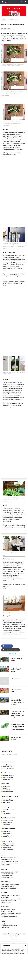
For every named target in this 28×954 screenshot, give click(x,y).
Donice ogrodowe (7, 766)
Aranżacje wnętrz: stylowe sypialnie (10, 895)
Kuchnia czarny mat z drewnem (9, 861)
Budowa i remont (12, 934)
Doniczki (4, 788)
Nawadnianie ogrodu (8, 845)
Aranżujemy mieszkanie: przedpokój (11, 913)
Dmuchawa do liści (7, 777)
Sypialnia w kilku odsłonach (8, 900)
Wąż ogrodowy (6, 813)
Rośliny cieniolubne (7, 849)
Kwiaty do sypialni (6, 902)
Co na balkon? (6, 790)
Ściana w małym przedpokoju (9, 916)
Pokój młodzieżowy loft (7, 886)
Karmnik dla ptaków (7, 820)
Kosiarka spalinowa (7, 779)
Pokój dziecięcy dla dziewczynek (10, 884)
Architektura (16, 935)
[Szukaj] (21, 2)
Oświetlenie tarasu (7, 791)
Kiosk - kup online (14, 8)
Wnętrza (24, 934)
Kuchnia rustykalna (6, 865)
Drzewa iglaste (6, 847)
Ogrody (3, 19)
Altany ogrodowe (7, 822)
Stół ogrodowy (6, 836)
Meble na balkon (6, 786)
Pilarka (4, 811)
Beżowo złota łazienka (7, 877)
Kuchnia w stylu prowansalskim (9, 863)
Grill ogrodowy (6, 831)
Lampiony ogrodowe (8, 768)
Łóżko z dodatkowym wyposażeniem (11, 899)
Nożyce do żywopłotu (8, 810)
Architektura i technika (12, 19)
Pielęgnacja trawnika (8, 844)
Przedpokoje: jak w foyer (8, 915)
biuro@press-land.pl (6, 924)
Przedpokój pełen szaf (7, 911)
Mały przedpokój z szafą (8, 909)
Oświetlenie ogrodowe (8, 765)
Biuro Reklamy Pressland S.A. (9, 925)
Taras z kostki (6, 802)
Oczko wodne (6, 824)
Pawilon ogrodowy (7, 800)
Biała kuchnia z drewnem (8, 859)
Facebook (14, 939)
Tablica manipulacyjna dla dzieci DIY (11, 888)
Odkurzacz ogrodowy (8, 775)
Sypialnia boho (5, 897)
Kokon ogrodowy (7, 835)
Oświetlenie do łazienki (7, 875)
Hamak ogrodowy (7, 833)
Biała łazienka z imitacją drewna (9, 872)
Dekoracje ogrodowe (8, 799)
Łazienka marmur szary (7, 874)
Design (10, 935)
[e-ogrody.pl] (5, 2)
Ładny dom (5, 934)
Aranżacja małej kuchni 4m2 (8, 858)
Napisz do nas (5, 927)
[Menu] (26, 2)
